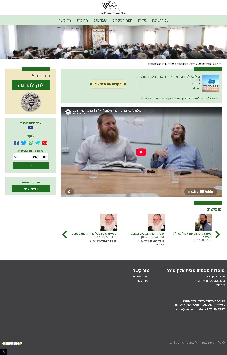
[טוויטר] (23, 142)
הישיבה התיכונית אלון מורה (210, 281)
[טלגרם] (37, 142)
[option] (188, 230)
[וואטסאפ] (31, 142)
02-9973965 (183, 305)
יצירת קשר (143, 281)
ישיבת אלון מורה (215, 277)
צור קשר (65, 20)
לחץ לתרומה (31, 85)
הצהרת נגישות (141, 277)
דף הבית (217, 64)
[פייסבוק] (16, 142)
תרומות (82, 20)
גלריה (142, 20)
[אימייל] (45, 142)
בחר (30, 165)
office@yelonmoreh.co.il (191, 309)
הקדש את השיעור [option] (108, 84)
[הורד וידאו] (30, 128)
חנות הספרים (122, 20)
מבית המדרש (204, 64)
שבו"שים (100, 20)
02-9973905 (208, 305)
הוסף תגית (31, 188)
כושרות (220, 285)
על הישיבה (160, 20)
